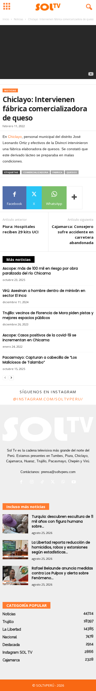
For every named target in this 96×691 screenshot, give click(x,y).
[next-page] (11, 377)
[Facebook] (22, 482)
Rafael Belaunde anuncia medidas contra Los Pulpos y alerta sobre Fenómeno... (62, 573)
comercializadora (35, 172)
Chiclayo (15, 137)
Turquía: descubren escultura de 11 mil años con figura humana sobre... (62, 521)
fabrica (57, 172)
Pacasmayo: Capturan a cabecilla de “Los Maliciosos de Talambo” (40, 360)
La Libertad (12, 629)
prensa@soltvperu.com (58, 472)
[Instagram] (33, 482)
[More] (74, 197)
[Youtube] (74, 482)
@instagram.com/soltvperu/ (48, 398)
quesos (72, 172)
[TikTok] (43, 482)
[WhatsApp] (64, 482)
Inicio (6, 19)
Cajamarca (11, 660)
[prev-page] (5, 377)
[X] (54, 482)
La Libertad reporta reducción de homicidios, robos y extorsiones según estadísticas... (61, 547)
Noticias (18, 19)
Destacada (11, 645)
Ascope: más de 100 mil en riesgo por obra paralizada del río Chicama (40, 271)
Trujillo (8, 622)
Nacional (10, 637)
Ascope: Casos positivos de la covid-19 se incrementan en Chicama (39, 338)
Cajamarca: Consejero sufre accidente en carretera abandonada (72, 234)
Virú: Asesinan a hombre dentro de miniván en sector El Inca (44, 293)
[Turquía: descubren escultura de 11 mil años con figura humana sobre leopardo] (15, 523)
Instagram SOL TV (18, 652)
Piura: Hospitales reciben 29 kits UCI (21, 229)
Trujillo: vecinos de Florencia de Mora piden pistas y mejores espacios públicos (48, 315)
